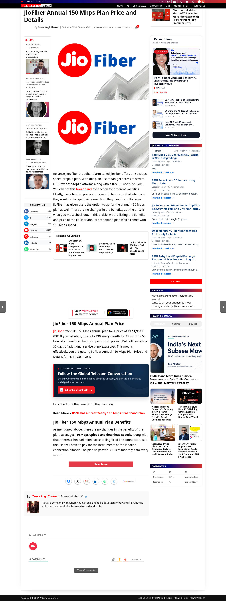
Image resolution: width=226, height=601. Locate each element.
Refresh (157, 151)
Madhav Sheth (34, 125)
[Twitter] (78, 481)
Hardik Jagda (33, 44)
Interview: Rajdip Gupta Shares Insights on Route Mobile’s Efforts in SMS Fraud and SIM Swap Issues (188, 450)
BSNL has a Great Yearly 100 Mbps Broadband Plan (108, 413)
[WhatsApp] (105, 481)
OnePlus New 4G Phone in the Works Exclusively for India (174, 232)
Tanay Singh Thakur (48, 27)
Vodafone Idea (191, 477)
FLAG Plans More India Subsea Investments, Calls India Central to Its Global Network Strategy (174, 379)
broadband (84, 189)
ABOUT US (143, 598)
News (120, 5)
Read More (100, 464)
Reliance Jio (158, 481)
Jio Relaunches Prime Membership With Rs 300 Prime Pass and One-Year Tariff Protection (176, 207)
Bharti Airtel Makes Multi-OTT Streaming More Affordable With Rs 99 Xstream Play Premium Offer (186, 16)
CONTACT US (199, 5)
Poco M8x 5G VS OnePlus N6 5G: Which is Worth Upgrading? (175, 156)
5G (170, 472)
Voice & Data (139, 5)
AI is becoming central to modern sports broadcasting (37, 54)
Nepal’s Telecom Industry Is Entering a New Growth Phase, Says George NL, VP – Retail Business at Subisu (162, 413)
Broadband (156, 5)
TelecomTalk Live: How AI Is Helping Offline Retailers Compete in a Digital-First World (188, 411)
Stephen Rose (33, 159)
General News (191, 481)
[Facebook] (68, 481)
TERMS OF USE (181, 598)
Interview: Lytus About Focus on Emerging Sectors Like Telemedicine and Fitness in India (162, 449)
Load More (176, 281)
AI (128, 5)
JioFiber (58, 331)
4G (186, 472)
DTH (168, 5)
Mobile (177, 5)
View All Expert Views (176, 135)
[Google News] (128, 481)
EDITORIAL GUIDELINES (161, 598)
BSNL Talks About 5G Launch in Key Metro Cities (173, 182)
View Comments (86, 570)
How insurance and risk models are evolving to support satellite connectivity (36, 95)
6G (154, 472)
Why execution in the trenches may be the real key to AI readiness (37, 169)
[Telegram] (114, 481)
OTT (187, 5)
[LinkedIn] (96, 481)
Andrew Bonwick (35, 78)
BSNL (171, 477)
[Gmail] (87, 481)
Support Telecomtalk (34, 1)
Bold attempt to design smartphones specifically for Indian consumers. (37, 135)
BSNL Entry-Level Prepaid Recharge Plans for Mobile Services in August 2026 (173, 258)
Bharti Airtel (158, 477)
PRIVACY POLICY (197, 598)
